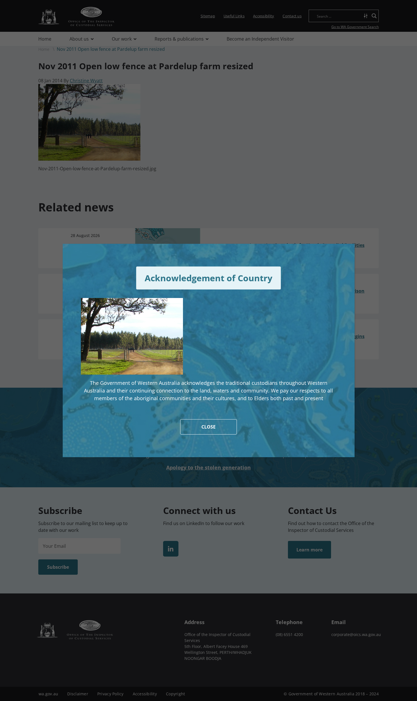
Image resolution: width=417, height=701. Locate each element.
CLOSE (208, 427)
